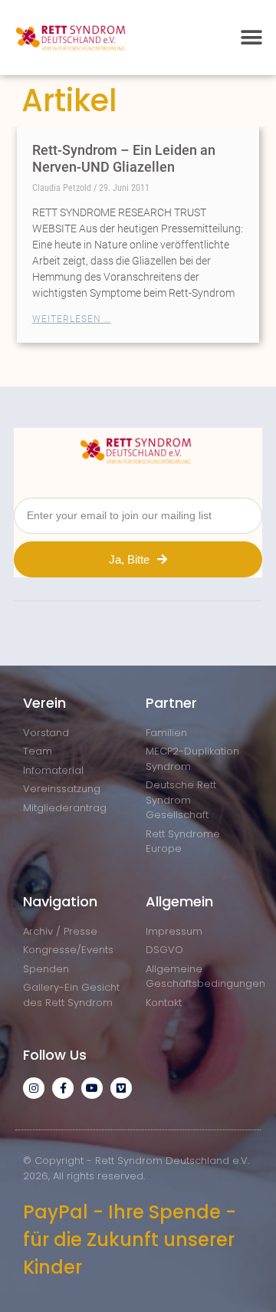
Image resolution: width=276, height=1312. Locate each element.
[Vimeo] (121, 1088)
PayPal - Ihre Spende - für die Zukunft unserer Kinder (129, 1239)
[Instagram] (33, 1088)
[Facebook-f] (63, 1088)
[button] (251, 37)
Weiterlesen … (71, 319)
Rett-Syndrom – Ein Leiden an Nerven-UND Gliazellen (123, 158)
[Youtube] (92, 1088)
